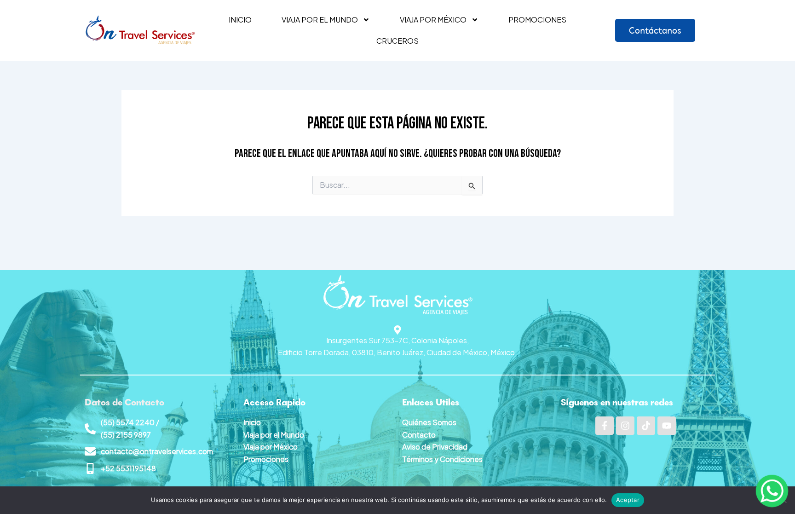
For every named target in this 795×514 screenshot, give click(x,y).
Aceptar (627, 499)
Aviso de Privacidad (434, 446)
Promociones (537, 19)
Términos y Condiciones (442, 459)
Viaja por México (433, 19)
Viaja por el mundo (320, 19)
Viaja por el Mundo (273, 434)
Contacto (419, 434)
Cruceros (397, 41)
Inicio (240, 19)
